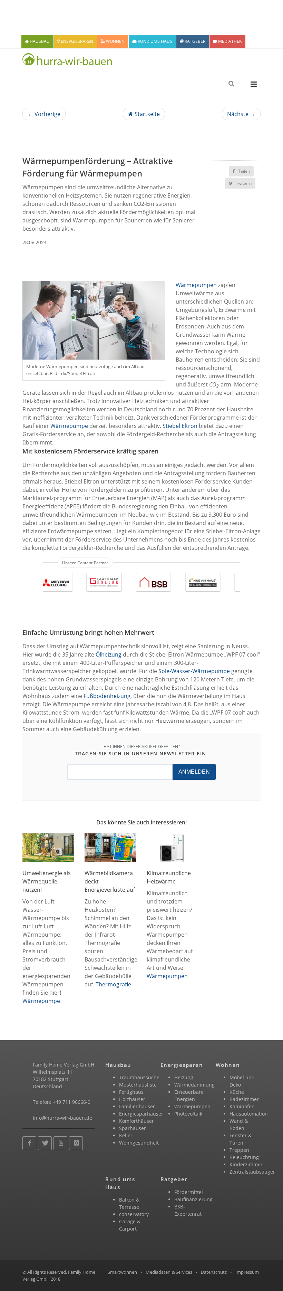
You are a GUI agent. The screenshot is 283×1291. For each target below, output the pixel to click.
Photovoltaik (188, 1113)
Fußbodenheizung (107, 696)
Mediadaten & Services (169, 1272)
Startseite (146, 114)
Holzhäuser (132, 1099)
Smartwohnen (122, 1272)
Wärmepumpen (196, 285)
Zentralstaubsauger (252, 1171)
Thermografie (113, 984)
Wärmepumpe (69, 426)
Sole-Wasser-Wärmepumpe (194, 671)
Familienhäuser (137, 1106)
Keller (126, 1135)
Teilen (243, 171)
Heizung (183, 1077)
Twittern (243, 183)
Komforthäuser (136, 1121)
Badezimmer (244, 1099)
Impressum (247, 1272)
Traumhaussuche (139, 1077)
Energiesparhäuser (141, 1113)
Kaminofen (242, 1106)
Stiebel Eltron (180, 426)
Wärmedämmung (194, 1084)
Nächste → (241, 114)
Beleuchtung (244, 1157)
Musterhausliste (138, 1084)
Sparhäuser (132, 1128)
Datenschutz (214, 1272)
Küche (237, 1092)
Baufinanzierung (193, 1199)
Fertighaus (131, 1092)
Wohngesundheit (139, 1142)
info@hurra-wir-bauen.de (62, 1118)
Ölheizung (108, 654)
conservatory (134, 1214)
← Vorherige (44, 114)
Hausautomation (249, 1113)
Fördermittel (188, 1192)
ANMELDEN (194, 772)
